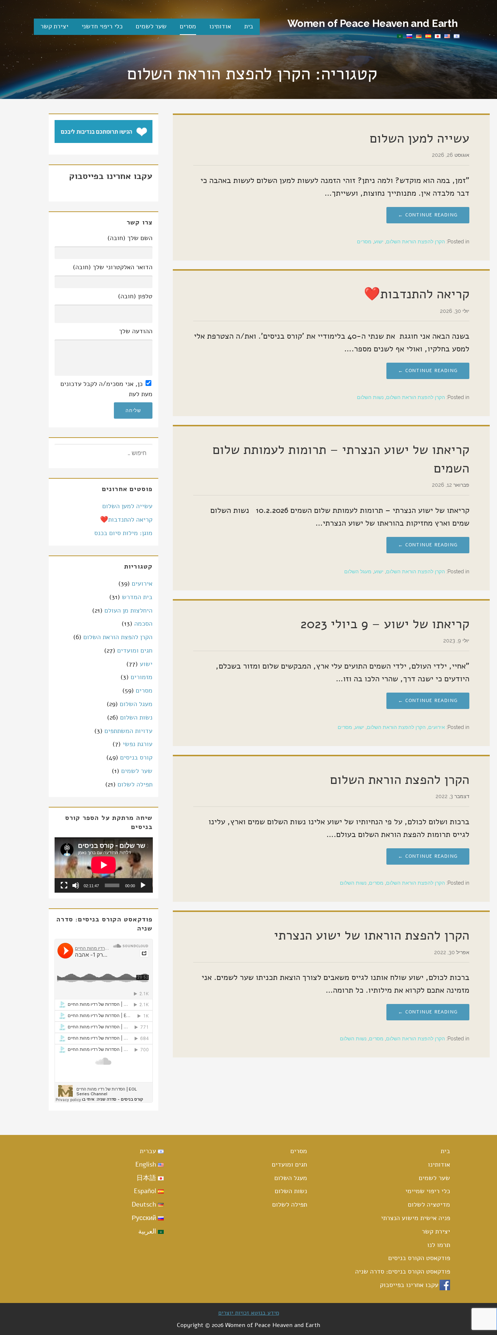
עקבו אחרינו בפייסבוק (409, 1284)
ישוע (378, 241)
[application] (104, 865)
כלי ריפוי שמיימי (427, 1191)
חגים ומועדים (134, 650)
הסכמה (143, 623)
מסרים (188, 26)
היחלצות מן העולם (128, 610)
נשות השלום (370, 397)
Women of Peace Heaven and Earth (372, 23)
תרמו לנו (438, 1244)
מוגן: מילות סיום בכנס (123, 533)
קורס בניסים (136, 757)
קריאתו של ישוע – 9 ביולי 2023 (385, 624)
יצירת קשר (54, 26)
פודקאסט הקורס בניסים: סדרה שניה (402, 1271)
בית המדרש (137, 597)
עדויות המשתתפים (128, 730)
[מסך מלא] (64, 885)
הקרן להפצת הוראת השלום (415, 241)
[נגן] (143, 885)
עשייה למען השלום (419, 138)
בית (249, 26)
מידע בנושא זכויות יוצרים (248, 1313)
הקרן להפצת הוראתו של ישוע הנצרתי (371, 935)
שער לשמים (151, 26)
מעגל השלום (357, 571)
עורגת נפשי (137, 744)
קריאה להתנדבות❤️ (416, 294)
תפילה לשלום (135, 784)
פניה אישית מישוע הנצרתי (415, 1218)
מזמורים (141, 677)
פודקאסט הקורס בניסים (419, 1258)
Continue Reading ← (428, 215)
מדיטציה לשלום (429, 1204)
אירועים (436, 727)
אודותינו (220, 26)
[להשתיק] (75, 885)
